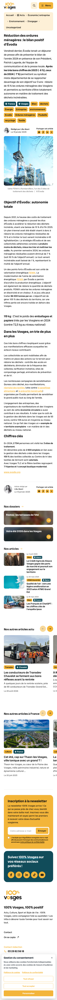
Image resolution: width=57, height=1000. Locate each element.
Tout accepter (28, 986)
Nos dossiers (12, 506)
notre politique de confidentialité (32, 842)
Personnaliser (29, 993)
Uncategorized (13, 27)
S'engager (33, 21)
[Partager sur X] (51, 132)
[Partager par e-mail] (39, 132)
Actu (22, 15)
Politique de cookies (12, 972)
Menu (48, 5)
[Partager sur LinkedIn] (47, 132)
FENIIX (31, 272)
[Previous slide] (43, 629)
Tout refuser (28, 979)
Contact (8, 932)
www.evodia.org (12, 472)
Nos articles (11, 549)
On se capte (10, 937)
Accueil (10, 15)
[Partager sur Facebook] (43, 132)
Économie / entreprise (39, 15)
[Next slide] (50, 629)
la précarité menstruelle (30, 391)
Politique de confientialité (32, 972)
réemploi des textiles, (14, 387)
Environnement (16, 21)
